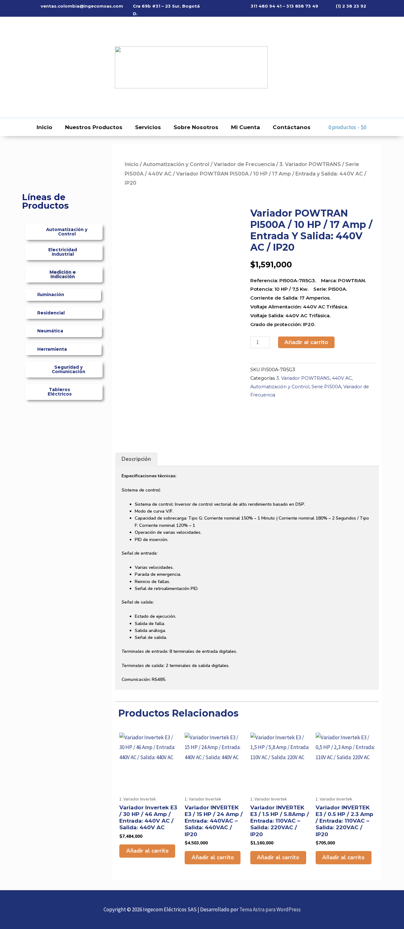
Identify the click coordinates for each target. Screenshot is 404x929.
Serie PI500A (326, 387)
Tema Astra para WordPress (270, 909)
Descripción (136, 459)
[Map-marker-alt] (56, 67)
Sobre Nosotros (196, 127)
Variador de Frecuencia (244, 164)
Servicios (148, 127)
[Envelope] (44, 67)
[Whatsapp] (31, 67)
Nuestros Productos (93, 127)
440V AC (160, 174)
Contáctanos (292, 127)
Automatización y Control (176, 164)
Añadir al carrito (306, 342)
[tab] (136, 459)
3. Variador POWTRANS (310, 164)
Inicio (44, 127)
